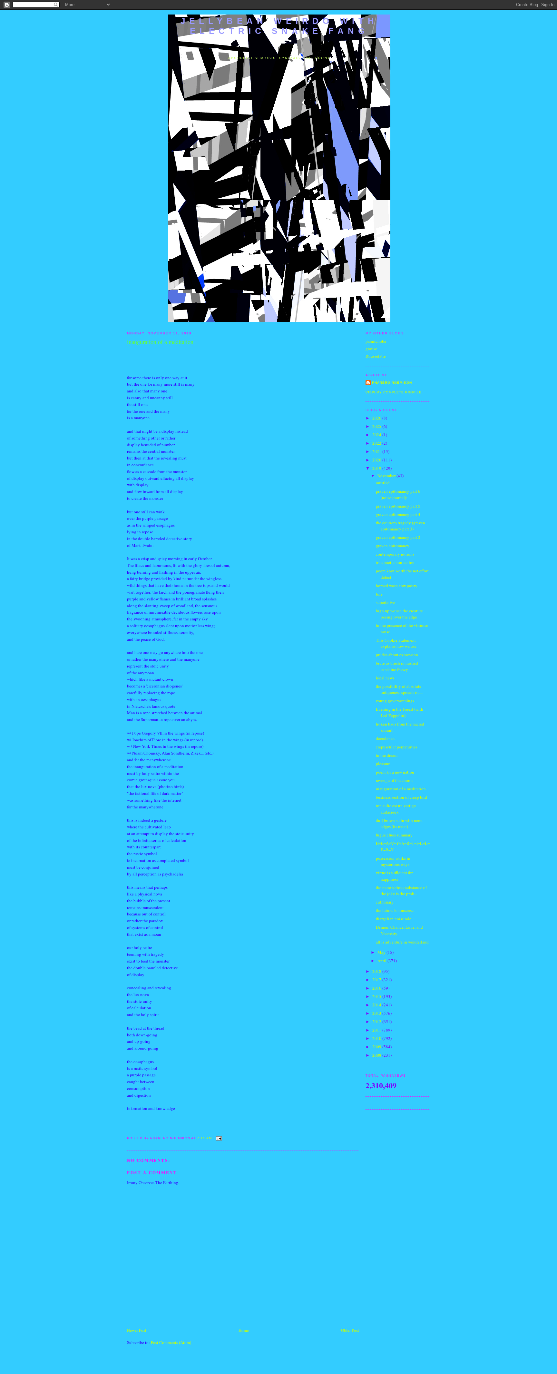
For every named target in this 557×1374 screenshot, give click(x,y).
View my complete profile (394, 392)
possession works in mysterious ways (393, 861)
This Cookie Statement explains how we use (396, 643)
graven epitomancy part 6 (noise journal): (398, 494)
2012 (377, 1021)
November (386, 476)
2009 (377, 1047)
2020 (377, 460)
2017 (377, 980)
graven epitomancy (392, 546)
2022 (377, 443)
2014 (377, 1005)
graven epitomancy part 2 (398, 537)
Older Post (350, 1330)
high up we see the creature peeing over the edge (399, 614)
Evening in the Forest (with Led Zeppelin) (399, 712)
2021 (377, 451)
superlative (385, 602)
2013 (377, 1013)
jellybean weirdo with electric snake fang (279, 26)
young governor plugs (395, 701)
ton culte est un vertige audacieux (396, 809)
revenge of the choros (394, 780)
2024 (377, 435)
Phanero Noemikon (392, 382)
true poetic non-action (395, 562)
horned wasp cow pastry (396, 585)
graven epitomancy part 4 (398, 514)
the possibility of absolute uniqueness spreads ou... (399, 689)
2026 (377, 418)
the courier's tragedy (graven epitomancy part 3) (400, 526)
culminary (385, 902)
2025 (377, 426)
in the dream (386, 755)
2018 (377, 971)
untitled (383, 483)
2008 (377, 1055)
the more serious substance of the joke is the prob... (401, 891)
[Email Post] (218, 1138)
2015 (377, 996)
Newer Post (136, 1330)
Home (244, 1330)
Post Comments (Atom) (171, 1342)
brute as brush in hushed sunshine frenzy (397, 666)
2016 (377, 988)
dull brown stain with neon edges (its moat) (399, 823)
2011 (377, 1030)
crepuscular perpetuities (396, 747)
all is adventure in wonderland (402, 942)
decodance (385, 738)
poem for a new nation (395, 772)
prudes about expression (397, 654)
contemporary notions (395, 554)
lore (379, 594)
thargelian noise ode (393, 919)
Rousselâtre (376, 356)
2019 (377, 468)
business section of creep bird (401, 797)
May (381, 952)
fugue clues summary (394, 835)
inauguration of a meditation (401, 789)
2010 (377, 1038)
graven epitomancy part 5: (399, 506)
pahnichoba (376, 341)
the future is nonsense (395, 910)
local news (385, 678)
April (382, 961)
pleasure (383, 763)
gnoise (371, 348)
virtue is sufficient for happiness (394, 876)
